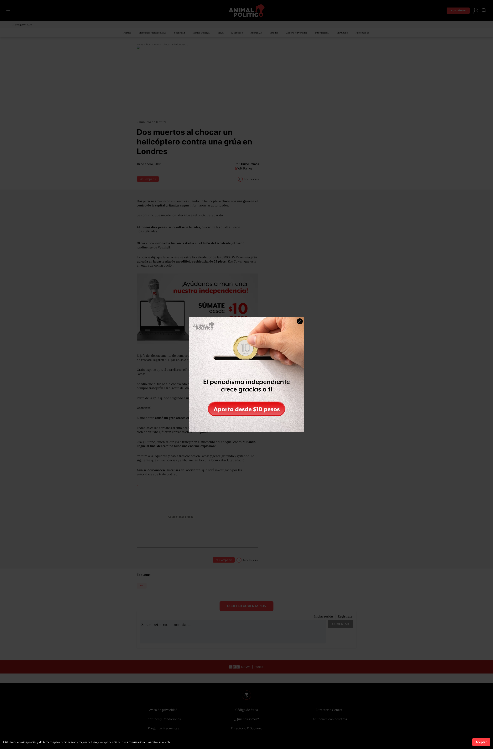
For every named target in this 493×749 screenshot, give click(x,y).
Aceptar (481, 742)
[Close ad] (300, 321)
